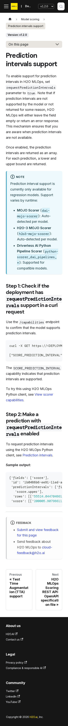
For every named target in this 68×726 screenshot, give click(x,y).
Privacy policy (14, 662)
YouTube (11, 702)
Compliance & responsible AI (24, 668)
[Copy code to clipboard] (56, 345)
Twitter (10, 691)
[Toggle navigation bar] (6, 6)
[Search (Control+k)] (61, 6)
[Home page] (10, 19)
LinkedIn (11, 696)
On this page (18, 44)
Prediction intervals (37, 455)
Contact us (13, 639)
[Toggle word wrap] (49, 345)
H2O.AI (10, 634)
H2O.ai (34, 716)
